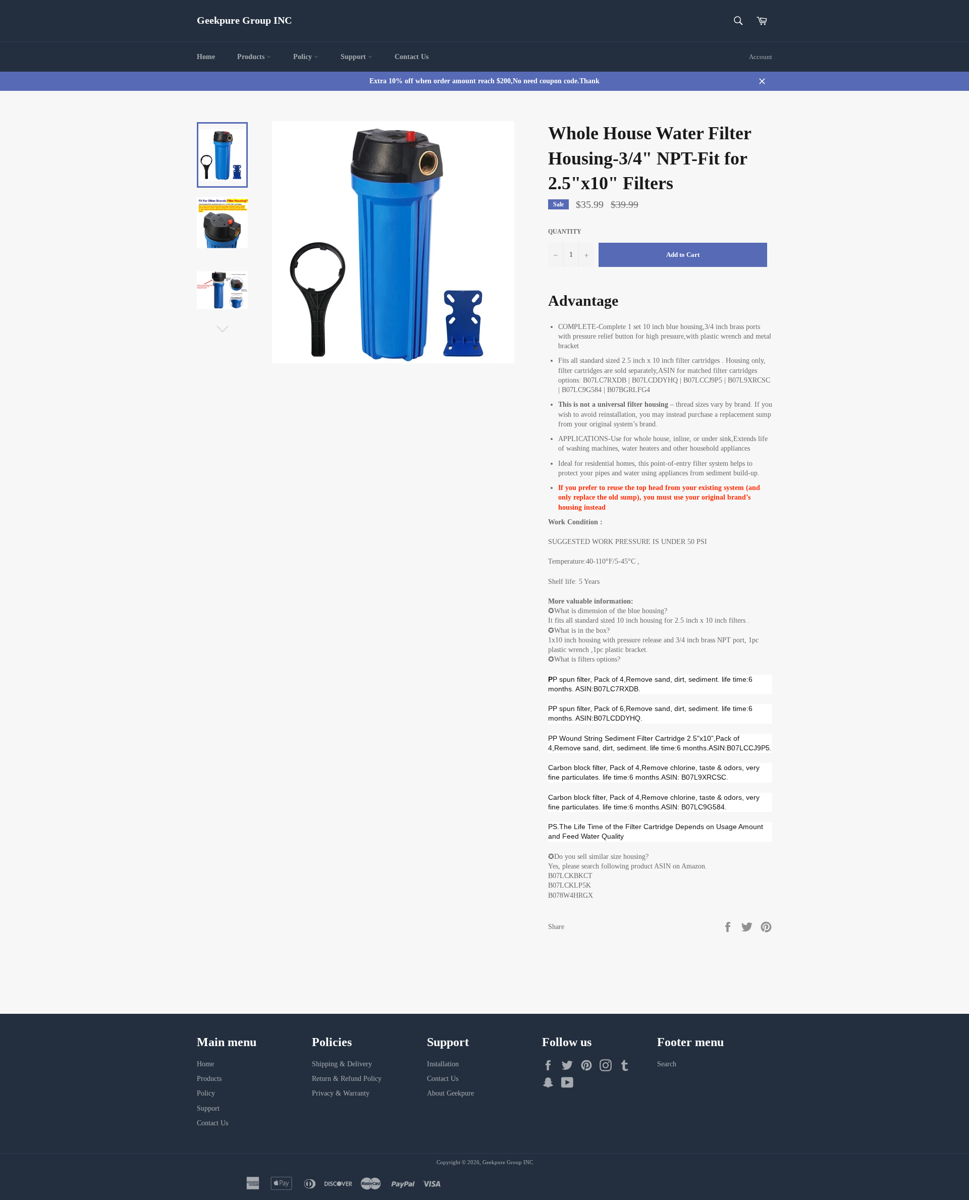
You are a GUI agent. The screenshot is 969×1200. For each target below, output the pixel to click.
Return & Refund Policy (347, 1078)
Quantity (564, 231)
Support (354, 57)
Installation (443, 1064)
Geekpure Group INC (244, 20)
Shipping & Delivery (342, 1064)
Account (760, 57)
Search (666, 1064)
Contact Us (411, 57)
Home (206, 57)
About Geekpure (450, 1093)
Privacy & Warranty (340, 1093)
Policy (303, 57)
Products (251, 57)
